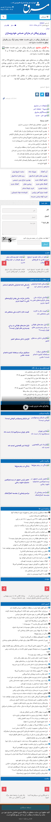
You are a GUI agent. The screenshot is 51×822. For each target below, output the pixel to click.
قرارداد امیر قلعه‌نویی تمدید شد (18, 445)
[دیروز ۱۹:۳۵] (39, 289)
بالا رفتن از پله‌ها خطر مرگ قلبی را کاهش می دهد (15, 796)
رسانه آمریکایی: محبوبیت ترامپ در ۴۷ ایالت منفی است (30, 728)
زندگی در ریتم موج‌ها (22, 466)
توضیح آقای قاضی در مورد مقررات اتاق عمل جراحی (31, 614)
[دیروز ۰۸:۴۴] (39, 356)
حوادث (47, 579)
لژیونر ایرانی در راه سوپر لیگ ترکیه (37, 529)
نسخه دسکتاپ (25, 807)
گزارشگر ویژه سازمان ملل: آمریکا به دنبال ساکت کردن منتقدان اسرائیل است (26, 707)
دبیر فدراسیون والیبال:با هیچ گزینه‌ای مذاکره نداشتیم (30, 137)
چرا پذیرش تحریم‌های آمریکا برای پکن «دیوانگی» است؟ (30, 770)
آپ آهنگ (44, 171)
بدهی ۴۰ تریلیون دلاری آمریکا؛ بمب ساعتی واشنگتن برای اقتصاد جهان (25, 646)
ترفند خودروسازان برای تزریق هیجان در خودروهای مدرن (15, 270)
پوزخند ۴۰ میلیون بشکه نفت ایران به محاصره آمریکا (31, 541)
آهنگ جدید (15, 184)
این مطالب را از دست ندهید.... (38, 279)
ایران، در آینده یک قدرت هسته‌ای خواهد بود (33, 558)
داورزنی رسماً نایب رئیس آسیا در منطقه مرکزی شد (31, 147)
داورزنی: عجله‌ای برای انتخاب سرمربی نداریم (32, 124)
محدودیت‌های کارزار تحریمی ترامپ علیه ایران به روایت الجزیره (27, 617)
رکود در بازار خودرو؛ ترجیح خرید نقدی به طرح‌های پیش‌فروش (38, 270)
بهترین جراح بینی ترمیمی (21, 180)
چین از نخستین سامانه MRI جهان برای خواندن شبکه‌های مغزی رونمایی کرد (26, 641)
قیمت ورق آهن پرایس (39, 192)
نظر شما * (45, 222)
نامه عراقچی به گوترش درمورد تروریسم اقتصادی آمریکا (30, 564)
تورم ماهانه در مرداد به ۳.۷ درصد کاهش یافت (33, 718)
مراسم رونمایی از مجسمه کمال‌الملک (17, 493)
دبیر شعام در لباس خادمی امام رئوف (36, 532)
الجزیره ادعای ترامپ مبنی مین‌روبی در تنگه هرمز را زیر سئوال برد (27, 687)
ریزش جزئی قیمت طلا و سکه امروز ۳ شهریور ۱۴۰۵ (31, 388)
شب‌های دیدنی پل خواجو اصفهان (37, 738)
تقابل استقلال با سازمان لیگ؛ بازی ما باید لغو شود (32, 760)
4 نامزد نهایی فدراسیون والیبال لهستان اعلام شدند (30, 160)
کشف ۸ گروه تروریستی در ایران (37, 574)
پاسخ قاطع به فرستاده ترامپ (38, 516)
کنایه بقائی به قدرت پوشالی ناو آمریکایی (35, 674)
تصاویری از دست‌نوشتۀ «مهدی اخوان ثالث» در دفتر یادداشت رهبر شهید (27, 650)
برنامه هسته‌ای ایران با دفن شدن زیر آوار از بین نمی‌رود (30, 664)
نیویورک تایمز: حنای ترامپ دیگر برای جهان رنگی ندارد (31, 658)
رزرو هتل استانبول (18, 176)
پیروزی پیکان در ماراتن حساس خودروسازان (25, 33)
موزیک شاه (32, 171)
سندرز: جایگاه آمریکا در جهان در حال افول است (32, 725)
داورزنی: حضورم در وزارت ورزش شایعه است (32, 157)
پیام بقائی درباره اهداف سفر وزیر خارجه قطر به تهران (30, 703)
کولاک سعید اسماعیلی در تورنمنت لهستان (34, 561)
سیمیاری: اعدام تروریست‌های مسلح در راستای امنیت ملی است (27, 677)
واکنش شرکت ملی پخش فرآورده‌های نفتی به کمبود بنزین (17, 300)
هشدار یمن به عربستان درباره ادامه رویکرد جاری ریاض (30, 690)
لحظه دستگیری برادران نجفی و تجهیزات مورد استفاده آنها (29, 512)
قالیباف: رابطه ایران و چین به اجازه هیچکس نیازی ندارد (30, 715)
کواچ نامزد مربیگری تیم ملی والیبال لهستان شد (32, 154)
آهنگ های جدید (41, 184)
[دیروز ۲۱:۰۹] (37, 588)
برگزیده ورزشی (44, 413)
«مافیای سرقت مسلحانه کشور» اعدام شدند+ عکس (16, 354)
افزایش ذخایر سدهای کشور (20, 339)
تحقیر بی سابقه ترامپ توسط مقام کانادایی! (34, 551)
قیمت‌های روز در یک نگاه (40, 368)
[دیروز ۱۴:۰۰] (39, 497)
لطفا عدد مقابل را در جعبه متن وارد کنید (36, 238)
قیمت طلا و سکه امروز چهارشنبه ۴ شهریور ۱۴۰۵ (32, 375)
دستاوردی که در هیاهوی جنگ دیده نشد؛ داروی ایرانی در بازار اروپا (26, 741)
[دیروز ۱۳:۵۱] (39, 343)
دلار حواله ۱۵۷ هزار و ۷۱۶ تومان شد (36, 378)
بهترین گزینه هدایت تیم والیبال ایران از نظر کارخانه (30, 131)
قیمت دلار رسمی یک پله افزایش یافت (35, 394)
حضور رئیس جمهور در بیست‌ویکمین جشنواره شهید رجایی (17, 481)
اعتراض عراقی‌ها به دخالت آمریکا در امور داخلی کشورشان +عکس (27, 763)
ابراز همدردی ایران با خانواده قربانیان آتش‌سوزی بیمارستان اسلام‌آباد (26, 731)
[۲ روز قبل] (37, 261)
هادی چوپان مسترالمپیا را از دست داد (16, 432)
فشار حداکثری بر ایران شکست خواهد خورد (34, 744)
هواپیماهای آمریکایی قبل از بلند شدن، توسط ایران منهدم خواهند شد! (25, 548)
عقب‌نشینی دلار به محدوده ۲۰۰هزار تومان (34, 385)
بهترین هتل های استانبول (38, 176)
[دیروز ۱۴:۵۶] (39, 436)
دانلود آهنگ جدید (41, 180)
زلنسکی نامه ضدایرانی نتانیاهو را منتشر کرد (16, 286)
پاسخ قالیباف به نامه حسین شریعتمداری (35, 535)
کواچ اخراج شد (42, 163)
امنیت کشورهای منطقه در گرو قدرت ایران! (34, 637)
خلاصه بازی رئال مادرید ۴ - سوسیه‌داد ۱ (35, 624)
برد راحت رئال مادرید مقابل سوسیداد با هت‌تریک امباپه (30, 627)
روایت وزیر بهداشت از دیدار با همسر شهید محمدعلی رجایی (28, 680)
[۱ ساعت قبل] (37, 787)
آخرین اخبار (45, 604)
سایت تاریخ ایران (18, 171)
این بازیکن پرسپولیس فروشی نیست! (17, 418)
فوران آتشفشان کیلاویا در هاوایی (37, 757)
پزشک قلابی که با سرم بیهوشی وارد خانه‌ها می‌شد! (14, 597)
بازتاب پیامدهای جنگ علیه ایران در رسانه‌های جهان (31, 661)
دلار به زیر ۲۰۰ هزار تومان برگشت (37, 381)
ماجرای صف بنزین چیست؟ (37, 406)
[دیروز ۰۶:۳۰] (13, 787)
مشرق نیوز (30, 6)
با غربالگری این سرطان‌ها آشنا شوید (36, 621)
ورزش (43, 16)
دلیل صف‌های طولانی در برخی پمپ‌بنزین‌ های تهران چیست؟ (18, 327)
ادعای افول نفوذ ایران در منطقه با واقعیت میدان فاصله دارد (29, 608)
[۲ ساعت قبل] (39, 470)
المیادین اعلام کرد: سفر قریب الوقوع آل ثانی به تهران (30, 545)
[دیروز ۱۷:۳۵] (39, 422)
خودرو (47, 252)
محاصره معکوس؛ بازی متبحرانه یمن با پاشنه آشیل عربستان (29, 700)
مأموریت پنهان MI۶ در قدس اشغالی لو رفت (34, 712)
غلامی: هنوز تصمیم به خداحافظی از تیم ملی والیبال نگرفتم (28, 134)
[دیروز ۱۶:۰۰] (39, 483)
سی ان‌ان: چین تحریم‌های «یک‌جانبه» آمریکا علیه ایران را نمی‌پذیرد (26, 754)
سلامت (46, 778)
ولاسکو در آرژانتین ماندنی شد (37, 144)
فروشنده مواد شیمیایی (19, 192)
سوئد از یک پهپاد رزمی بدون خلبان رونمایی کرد (33, 630)
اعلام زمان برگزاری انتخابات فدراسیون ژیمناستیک (32, 773)
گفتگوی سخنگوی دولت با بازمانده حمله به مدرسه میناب (30, 693)
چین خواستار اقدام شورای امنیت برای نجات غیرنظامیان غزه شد (28, 767)
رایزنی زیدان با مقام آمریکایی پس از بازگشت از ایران (31, 525)
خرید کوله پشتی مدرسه (39, 196)
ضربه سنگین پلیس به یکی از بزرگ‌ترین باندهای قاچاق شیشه (38, 597)
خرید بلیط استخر (28, 188)
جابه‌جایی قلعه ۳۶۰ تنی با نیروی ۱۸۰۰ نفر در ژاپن (32, 519)
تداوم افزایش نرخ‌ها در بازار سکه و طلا (35, 391)
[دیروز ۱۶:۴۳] (39, 316)
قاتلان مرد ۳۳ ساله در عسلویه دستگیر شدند (33, 554)
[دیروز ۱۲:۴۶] (39, 449)
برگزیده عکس (44, 461)
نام (48, 209)
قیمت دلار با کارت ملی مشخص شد (17, 311)
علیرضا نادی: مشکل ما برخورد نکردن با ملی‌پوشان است (29, 141)
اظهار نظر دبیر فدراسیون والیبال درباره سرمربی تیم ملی (29, 150)
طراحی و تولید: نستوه (25, 818)
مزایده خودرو (43, 188)
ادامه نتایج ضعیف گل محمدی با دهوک (35, 721)
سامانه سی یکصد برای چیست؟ (38, 654)
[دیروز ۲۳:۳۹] (25, 407)
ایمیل (47, 216)
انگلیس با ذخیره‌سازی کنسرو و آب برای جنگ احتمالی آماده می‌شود (26, 751)
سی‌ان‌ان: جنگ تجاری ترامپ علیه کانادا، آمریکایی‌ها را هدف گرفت (26, 611)
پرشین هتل (27, 184)
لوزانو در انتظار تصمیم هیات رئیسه (36, 128)
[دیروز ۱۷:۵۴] (39, 302)
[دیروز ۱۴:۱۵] (13, 588)
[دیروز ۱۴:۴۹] (39, 329)
